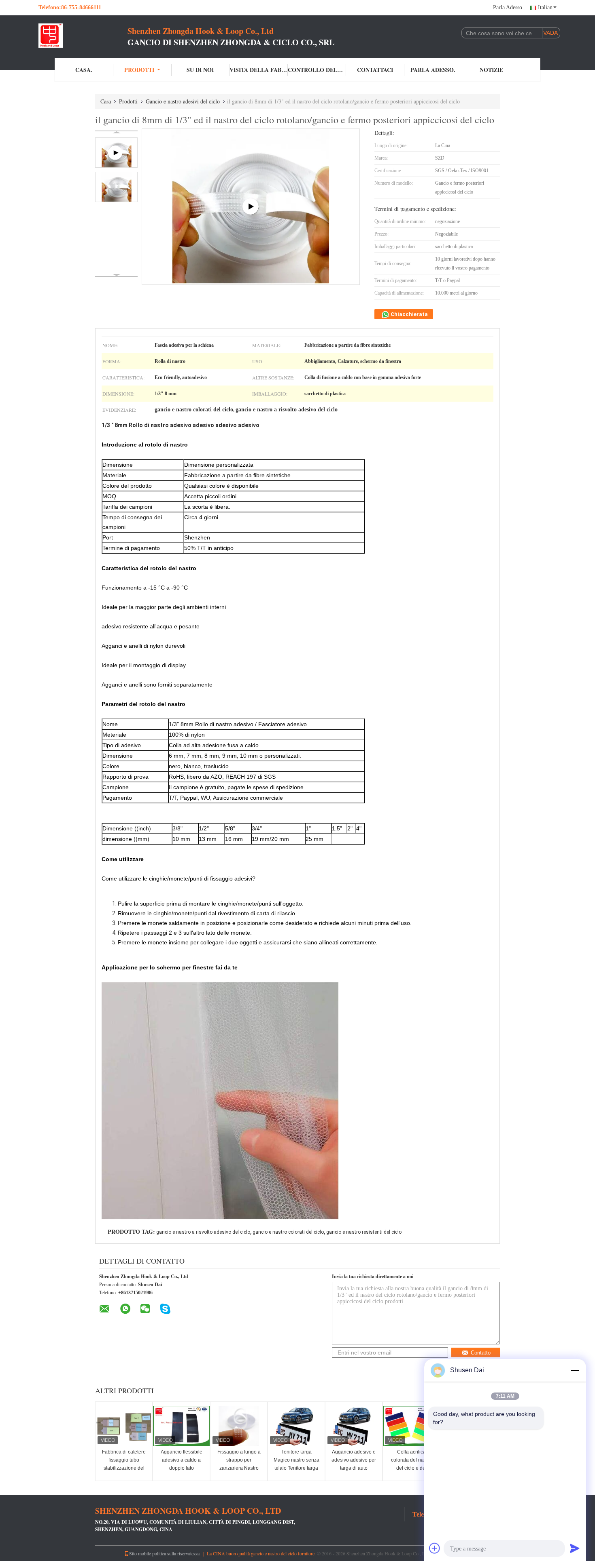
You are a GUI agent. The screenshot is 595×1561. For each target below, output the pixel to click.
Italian (545, 7)
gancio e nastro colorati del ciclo (288, 1232)
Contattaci (375, 69)
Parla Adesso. (508, 7)
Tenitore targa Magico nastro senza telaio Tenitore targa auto (296, 1464)
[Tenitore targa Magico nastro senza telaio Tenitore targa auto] (296, 1426)
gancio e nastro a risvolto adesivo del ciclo (203, 1232)
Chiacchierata (408, 314)
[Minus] (575, 1370)
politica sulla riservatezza (176, 1553)
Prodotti (139, 69)
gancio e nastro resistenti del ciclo (364, 1232)
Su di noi (200, 69)
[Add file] (434, 1548)
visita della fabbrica (259, 69)
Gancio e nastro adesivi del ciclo (183, 101)
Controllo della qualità (317, 69)
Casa (105, 101)
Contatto (481, 1353)
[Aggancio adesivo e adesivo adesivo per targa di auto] (353, 1426)
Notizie (491, 69)
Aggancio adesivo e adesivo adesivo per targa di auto (354, 1460)
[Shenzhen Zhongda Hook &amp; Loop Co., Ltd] (83, 35)
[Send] (574, 1548)
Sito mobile (140, 1553)
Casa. (83, 69)
